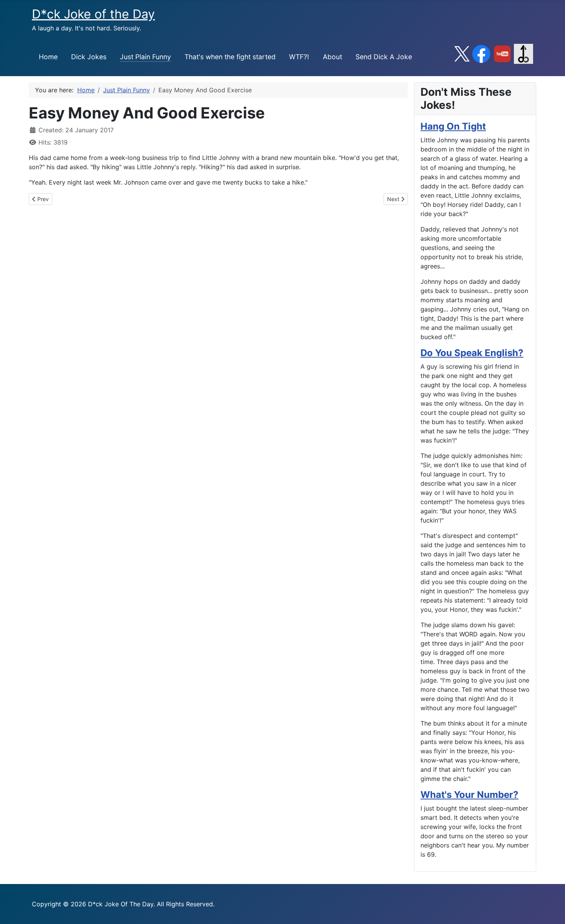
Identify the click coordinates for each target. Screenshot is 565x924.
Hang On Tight (453, 126)
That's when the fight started (230, 57)
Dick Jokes (88, 57)
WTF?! (299, 57)
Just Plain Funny (145, 57)
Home (48, 57)
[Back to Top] (551, 910)
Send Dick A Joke (384, 57)
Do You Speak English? (471, 352)
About (332, 57)
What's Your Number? (469, 794)
